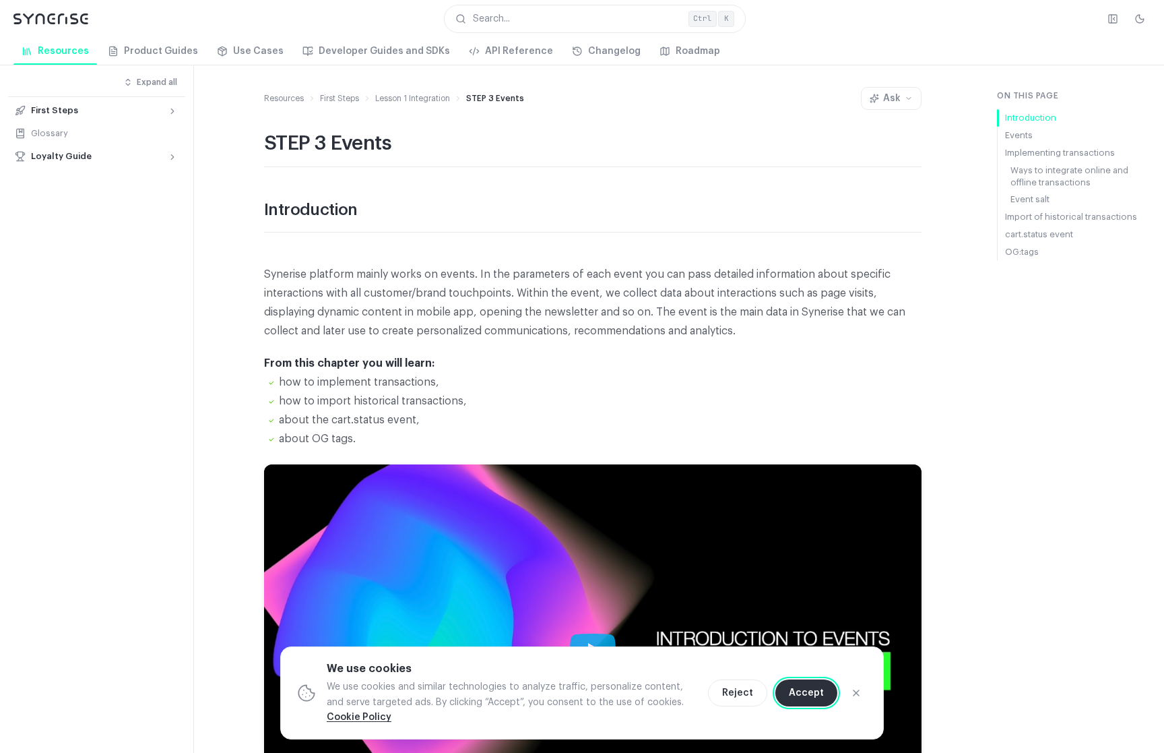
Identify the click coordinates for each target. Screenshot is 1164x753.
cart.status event (1039, 234)
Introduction (1030, 117)
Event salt (1029, 199)
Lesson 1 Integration (412, 98)
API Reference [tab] (519, 51)
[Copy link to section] (371, 211)
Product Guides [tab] (161, 51)
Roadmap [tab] (698, 51)
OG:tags (1022, 251)
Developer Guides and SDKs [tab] (384, 51)
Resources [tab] (63, 51)
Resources (284, 98)
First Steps (54, 110)
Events (1019, 135)
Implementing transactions (1060, 152)
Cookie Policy (359, 717)
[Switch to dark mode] (1140, 19)
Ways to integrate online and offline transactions (1069, 176)
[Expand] (172, 111)
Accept (806, 693)
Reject (737, 693)
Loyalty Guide (61, 156)
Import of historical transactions (1071, 216)
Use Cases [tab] (258, 51)
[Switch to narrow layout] (1113, 19)
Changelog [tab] (614, 51)
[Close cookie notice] (856, 693)
